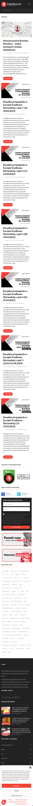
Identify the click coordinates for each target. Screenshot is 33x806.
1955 (7, 574)
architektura (5, 638)
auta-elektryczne (19, 648)
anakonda (4, 615)
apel (3, 635)
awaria (4, 652)
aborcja (26, 577)
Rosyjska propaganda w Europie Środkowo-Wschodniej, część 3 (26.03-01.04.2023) (15, 359)
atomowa (22, 645)
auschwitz (4, 648)
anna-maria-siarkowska (20, 621)
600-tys (15, 577)
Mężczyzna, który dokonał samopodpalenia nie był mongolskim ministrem (20, 709)
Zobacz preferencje (16, 795)
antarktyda (14, 625)
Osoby (16, 763)
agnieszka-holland (17, 588)
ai (18, 591)
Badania (16, 749)
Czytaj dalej (7, 78)
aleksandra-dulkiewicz (16, 601)
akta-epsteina (20, 594)
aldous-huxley (5, 601)
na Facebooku (8, 494)
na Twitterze (24, 494)
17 (3, 574)
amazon (21, 604)
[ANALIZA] (16, 343)
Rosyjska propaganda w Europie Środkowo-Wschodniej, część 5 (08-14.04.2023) (15, 233)
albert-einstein (17, 598)
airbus (22, 591)
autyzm (28, 648)
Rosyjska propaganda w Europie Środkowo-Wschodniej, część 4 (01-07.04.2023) (15, 296)
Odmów (16, 790)
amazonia (27, 604)
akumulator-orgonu (7, 598)
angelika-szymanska (25, 618)
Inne (16, 754)
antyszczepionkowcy (23, 631)
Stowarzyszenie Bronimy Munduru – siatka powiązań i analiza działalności (15, 45)
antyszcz (13, 631)
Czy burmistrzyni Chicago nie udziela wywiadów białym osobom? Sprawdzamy (21, 720)
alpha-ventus (5, 604)
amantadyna (14, 604)
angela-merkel (14, 618)
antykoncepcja (15, 628)
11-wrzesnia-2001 (24, 571)
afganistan (14, 584)
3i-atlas (23, 574)
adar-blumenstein (17, 581)
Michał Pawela (21, 114)
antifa (20, 625)
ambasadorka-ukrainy (7, 608)
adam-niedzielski (6, 581)
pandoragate (5, 571)
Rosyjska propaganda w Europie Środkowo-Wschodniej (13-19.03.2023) (15, 422)
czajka (9, 652)
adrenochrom (26, 581)
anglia (3, 621)
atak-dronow (14, 641)
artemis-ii (12, 638)
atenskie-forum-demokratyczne (10, 645)
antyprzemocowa (25, 628)
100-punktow (14, 571)
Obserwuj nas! (24, 493)
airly (27, 591)
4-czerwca (4, 577)
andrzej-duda (5, 618)
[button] (30, 767)
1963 (11, 574)
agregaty (14, 591)
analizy (16, 615)
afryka (20, 584)
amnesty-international (15, 611)
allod (25, 601)
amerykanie (5, 611)
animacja (9, 621)
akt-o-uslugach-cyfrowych (8, 594)
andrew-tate (23, 615)
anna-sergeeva (6, 625)
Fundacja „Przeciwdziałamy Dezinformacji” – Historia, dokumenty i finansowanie (21, 801)
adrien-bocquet (6, 584)
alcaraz (25, 598)
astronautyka (5, 641)
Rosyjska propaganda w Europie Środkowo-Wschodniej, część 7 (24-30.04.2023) (15, 106)
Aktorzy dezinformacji (16, 745)
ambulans (17, 608)
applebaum (26, 635)
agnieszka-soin (6, 591)
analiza (11, 615)
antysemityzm (5, 631)
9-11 (21, 577)
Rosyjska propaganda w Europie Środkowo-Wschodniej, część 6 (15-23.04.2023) (15, 169)
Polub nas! (8, 493)
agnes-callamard (6, 588)
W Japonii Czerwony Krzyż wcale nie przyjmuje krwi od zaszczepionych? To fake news (21, 730)
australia (11, 648)
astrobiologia (20, 638)
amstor (25, 611)
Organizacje (16, 758)
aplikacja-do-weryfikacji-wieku (14, 635)
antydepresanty (6, 628)
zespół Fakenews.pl (24, 53)
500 (10, 577)
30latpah (17, 574)
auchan (28, 645)
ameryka (24, 608)
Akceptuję (16, 786)
